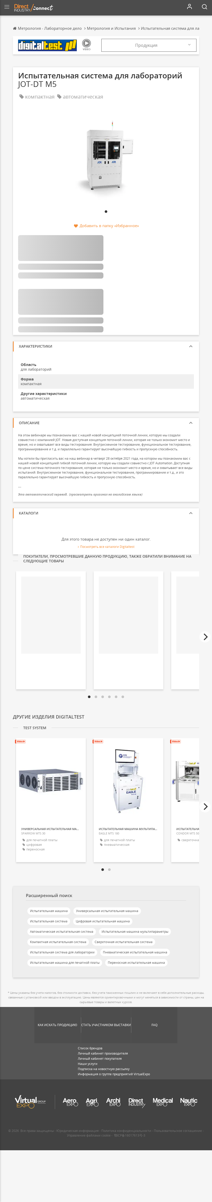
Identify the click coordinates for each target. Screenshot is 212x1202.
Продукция (146, 45)
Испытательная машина (49, 911)
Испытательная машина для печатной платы (65, 962)
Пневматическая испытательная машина (135, 952)
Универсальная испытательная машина (107, 911)
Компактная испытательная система (58, 942)
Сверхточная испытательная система (124, 942)
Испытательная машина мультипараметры (135, 931)
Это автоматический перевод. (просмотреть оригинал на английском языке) (80, 494)
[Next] (205, 637)
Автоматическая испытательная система (61, 931)
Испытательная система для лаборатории (62, 952)
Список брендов (90, 1048)
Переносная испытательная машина (136, 962)
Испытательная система (48, 921)
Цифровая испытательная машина (103, 921)
